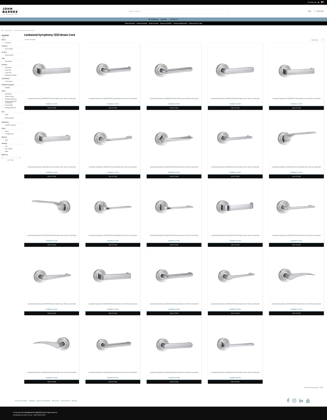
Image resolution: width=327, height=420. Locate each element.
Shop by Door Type (195, 23)
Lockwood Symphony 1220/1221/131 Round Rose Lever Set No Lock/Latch (235, 235)
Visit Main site (312, 2)
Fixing (3, 128)
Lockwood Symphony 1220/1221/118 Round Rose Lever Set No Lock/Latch (235, 167)
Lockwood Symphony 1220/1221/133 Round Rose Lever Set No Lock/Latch (51, 304)
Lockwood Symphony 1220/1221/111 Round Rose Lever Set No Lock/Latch (296, 98)
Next (321, 387)
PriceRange (12, 155)
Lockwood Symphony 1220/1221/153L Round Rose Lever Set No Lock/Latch (296, 304)
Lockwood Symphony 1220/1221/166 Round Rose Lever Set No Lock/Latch (174, 372)
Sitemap (74, 401)
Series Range (8, 30)
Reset (3, 37)
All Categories (153, 19)
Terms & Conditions (21, 401)
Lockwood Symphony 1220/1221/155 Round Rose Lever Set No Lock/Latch (113, 372)
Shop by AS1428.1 (166, 23)
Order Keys (320, 11)
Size (3, 111)
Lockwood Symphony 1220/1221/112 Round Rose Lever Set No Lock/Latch (52, 167)
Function (4, 64)
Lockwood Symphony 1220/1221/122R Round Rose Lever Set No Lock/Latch (51, 235)
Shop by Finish (153, 23)
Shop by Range (142, 23)
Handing (4, 143)
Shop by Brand (130, 23)
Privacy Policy (65, 401)
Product (4, 52)
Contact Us (174, 19)
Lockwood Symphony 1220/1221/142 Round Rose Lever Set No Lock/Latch (112, 304)
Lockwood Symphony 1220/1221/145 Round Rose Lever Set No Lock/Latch (235, 304)
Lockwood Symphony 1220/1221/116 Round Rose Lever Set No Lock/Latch (174, 167)
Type (3, 58)
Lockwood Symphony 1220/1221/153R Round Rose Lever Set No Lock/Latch (51, 372)
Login (309, 11)
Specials (164, 19)
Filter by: (5, 35)
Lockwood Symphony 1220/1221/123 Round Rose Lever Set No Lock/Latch (113, 235)
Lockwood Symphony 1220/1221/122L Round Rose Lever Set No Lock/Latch (296, 167)
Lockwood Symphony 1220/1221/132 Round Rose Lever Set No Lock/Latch (296, 235)
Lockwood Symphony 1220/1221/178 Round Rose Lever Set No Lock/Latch (235, 372)
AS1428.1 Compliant (8, 84)
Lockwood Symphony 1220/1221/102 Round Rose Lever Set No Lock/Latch (113, 98)
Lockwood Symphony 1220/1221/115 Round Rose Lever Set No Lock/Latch (113, 167)
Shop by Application (180, 23)
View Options (51, 108)
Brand (3, 39)
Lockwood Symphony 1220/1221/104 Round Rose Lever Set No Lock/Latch (174, 98)
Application (5, 122)
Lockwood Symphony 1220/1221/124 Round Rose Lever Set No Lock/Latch (174, 235)
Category (4, 46)
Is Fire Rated (5, 78)
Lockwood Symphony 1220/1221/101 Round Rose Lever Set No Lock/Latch (51, 98)
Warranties (55, 401)
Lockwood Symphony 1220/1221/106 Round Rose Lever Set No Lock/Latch (235, 98)
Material (4, 137)
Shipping (32, 401)
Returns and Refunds (43, 401)
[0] (322, 2)
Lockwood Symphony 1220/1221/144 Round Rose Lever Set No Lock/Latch (174, 304)
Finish (3, 91)
